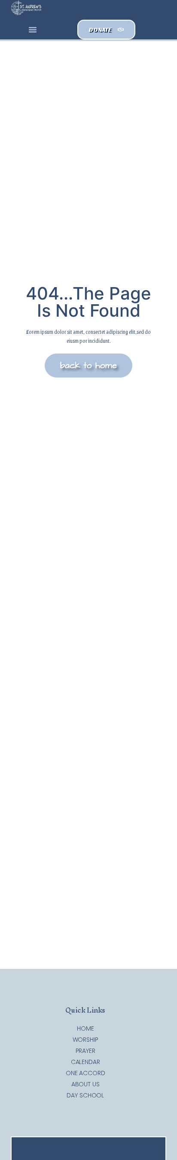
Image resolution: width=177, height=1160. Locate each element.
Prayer (85, 1051)
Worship (85, 1039)
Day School (85, 1095)
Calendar (85, 1062)
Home (85, 1028)
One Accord (85, 1073)
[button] (32, 29)
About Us (85, 1084)
